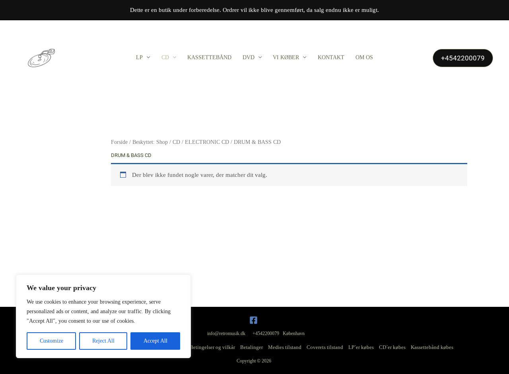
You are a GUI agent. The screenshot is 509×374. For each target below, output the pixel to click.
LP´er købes (361, 347)
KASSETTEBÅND (209, 57)
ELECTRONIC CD (207, 142)
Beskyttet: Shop (150, 142)
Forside (119, 142)
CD (165, 57)
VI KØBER (286, 57)
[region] (103, 316)
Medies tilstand (284, 347)
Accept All (155, 341)
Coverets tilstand (325, 347)
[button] (146, 57)
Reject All (103, 341)
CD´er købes (392, 347)
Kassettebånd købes (432, 347)
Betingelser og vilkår (212, 347)
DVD (248, 57)
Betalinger (251, 347)
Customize (51, 341)
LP (139, 57)
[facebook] (254, 320)
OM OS (364, 57)
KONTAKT (331, 57)
